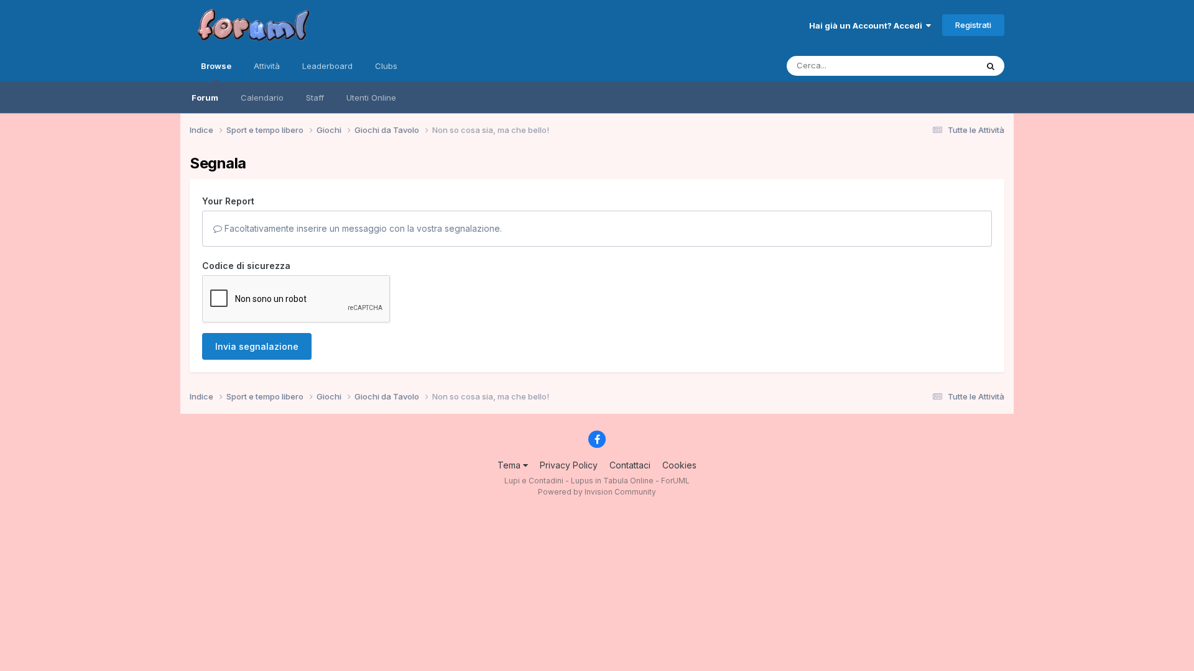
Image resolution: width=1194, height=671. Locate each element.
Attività (267, 66)
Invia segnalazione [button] (256, 346)
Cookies (679, 465)
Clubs (386, 66)
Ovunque (943, 65)
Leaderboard (327, 66)
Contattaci (629, 465)
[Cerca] (990, 66)
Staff (315, 98)
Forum (205, 98)
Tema (510, 465)
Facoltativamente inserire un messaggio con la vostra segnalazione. (362, 228)
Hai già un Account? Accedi (867, 25)
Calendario (262, 98)
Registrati (973, 25)
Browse (216, 66)
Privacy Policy (569, 465)
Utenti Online (371, 98)
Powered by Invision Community (597, 491)
